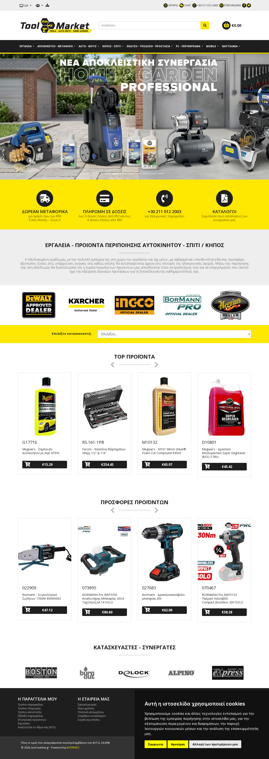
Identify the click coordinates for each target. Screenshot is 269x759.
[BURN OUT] (41, 673)
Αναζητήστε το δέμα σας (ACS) (36, 727)
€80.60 (107, 612)
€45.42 (227, 466)
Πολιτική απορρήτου (91, 712)
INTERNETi (73, 747)
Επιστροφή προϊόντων (32, 719)
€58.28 (227, 612)
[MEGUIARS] (230, 305)
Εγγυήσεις (24, 723)
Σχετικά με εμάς (87, 704)
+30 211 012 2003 (207, 5)
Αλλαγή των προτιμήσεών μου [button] (215, 744)
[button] (20, 117)
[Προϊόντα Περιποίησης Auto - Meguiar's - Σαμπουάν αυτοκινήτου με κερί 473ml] (44, 407)
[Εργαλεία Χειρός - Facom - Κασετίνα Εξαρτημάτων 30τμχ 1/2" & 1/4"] (104, 407)
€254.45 (107, 464)
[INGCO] (134, 305)
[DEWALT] (39, 305)
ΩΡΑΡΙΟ (173, 5)
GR (26, 6)
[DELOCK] (88, 673)
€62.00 (167, 610)
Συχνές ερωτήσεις (89, 719)
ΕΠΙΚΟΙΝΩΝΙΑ (232, 5)
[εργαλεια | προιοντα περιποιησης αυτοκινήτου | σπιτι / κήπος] (57, 25)
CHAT (187, 5)
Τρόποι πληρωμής (29, 708)
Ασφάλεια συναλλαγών (91, 716)
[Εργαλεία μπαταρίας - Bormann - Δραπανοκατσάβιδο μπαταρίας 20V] (164, 552)
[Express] (181, 673)
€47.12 (47, 610)
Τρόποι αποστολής (30, 712)
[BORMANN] (182, 305)
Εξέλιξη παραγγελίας (30, 716)
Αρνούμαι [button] (178, 744)
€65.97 (167, 464)
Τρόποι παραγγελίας (30, 704)
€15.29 (47, 464)
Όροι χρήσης (86, 708)
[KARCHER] (86, 305)
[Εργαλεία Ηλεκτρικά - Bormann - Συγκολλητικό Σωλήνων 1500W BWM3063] (44, 552)
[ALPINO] (134, 673)
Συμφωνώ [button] (155, 744)
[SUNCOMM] (227, 673)
